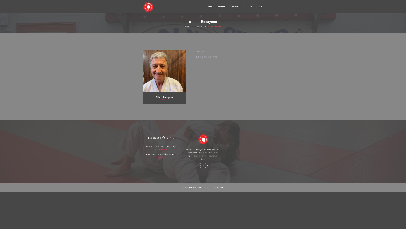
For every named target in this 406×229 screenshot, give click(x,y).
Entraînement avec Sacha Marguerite (161, 154)
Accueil (210, 6)
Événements (234, 6)
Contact (260, 6)
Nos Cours (247, 6)
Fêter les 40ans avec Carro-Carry (161, 146)
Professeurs (199, 26)
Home (187, 26)
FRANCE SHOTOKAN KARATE (206, 57)
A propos (221, 6)
